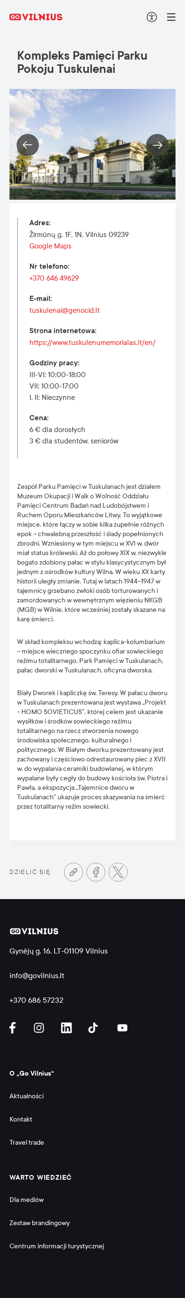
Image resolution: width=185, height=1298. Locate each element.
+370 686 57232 (36, 1000)
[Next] (157, 145)
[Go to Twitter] (118, 872)
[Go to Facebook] (95, 872)
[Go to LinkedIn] (68, 1027)
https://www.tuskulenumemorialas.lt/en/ (92, 342)
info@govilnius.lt (37, 975)
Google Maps (50, 246)
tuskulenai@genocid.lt (64, 310)
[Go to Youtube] (123, 1027)
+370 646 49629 (54, 278)
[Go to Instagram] (40, 1027)
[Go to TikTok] (95, 1027)
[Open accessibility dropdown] (151, 17)
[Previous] (28, 145)
